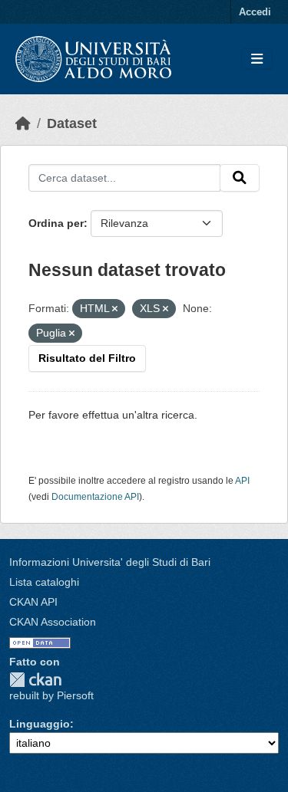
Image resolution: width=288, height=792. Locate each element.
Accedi (255, 12)
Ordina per (56, 223)
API (242, 480)
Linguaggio (39, 724)
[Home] (23, 123)
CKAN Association (52, 622)
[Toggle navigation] (257, 59)
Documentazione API (95, 496)
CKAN (35, 680)
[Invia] (240, 178)
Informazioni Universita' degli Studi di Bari (109, 562)
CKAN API (33, 602)
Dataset (72, 123)
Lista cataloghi (44, 582)
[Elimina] (115, 309)
